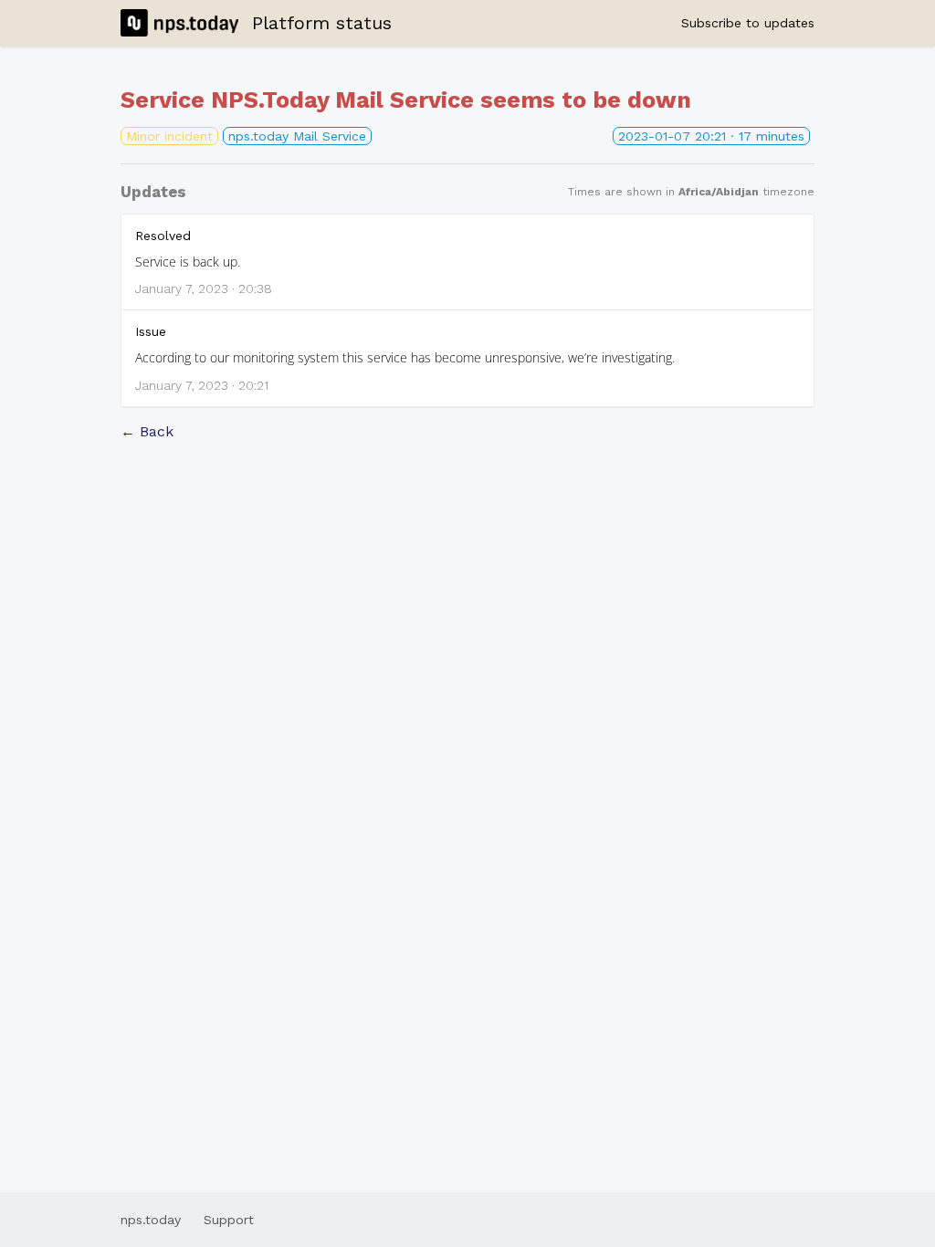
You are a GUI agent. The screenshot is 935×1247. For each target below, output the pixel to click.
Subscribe (747, 23)
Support (229, 1219)
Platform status (322, 23)
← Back (147, 431)
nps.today (151, 1219)
